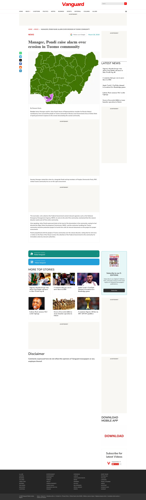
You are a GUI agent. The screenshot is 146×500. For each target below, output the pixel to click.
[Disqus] (63, 388)
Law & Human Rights (79, 478)
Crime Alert (22, 481)
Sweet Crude (104, 474)
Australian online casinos (113, 496)
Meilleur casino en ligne (88, 496)
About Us (43, 496)
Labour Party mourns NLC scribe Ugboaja (114, 93)
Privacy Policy (65, 496)
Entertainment (50, 474)
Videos (103, 483)
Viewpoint (104, 485)
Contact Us (58, 496)
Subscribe (114, 290)
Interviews (77, 474)
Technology (104, 476)
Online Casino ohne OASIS (76, 496)
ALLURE (94, 11)
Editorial (78, 11)
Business (61, 11)
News (27, 11)
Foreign (48, 479)
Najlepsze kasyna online (100, 496)
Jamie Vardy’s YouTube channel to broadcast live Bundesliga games (114, 86)
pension (48, 489)
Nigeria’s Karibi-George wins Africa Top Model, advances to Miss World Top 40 (113, 70)
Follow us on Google (79, 34)
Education (22, 487)
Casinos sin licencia (41, 497)
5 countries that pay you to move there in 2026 (113, 78)
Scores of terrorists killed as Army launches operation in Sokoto (114, 101)
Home (21, 11)
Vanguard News (73, 4)
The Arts (103, 478)
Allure (21, 474)
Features (49, 478)
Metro (53, 11)
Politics (45, 11)
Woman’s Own (105, 487)
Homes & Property (51, 483)
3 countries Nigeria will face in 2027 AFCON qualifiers (88, 312)
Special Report (78, 487)
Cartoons (103, 479)
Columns (87, 11)
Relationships (77, 485)
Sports (69, 11)
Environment (50, 476)
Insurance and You (51, 487)
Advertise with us (51, 496)
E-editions (36, 11)
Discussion (22, 485)
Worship (103, 489)
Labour (76, 476)
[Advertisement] (64, 148)
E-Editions (22, 489)
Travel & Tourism (105, 481)
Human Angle (50, 485)
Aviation (21, 476)
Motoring (76, 481)
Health (48, 481)
